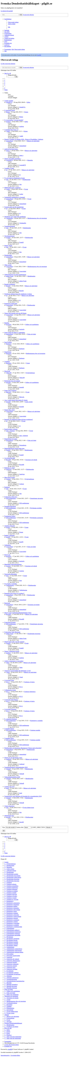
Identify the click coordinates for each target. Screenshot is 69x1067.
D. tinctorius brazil (9, 110)
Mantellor (30, 160)
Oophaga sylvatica (29, 682)
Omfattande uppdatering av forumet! (14, 197)
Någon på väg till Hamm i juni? (13, 757)
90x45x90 (7, 371)
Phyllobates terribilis (36, 508)
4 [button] (4, 83)
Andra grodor (29, 402)
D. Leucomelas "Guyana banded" (14, 120)
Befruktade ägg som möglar (12, 381)
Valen (7, 662)
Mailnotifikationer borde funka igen (14, 448)
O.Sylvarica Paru (9, 680)
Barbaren (8, 344)
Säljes (28, 102)
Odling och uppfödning (32, 324)
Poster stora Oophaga (10, 390)
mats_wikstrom (10, 431)
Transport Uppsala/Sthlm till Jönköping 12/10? (17, 670)
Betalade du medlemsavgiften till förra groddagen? (18, 419)
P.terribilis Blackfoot (10, 506)
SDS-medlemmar (11, 498)
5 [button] (4, 85)
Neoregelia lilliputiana (10, 574)
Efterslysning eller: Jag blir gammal (14, 641)
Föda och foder (31, 334)
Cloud (8, 672)
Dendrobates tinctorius (36, 498)
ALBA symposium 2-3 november (13, 661)
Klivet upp (7, 555)
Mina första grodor (9, 477)
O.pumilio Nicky (9, 738)
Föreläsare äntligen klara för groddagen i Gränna (18, 294)
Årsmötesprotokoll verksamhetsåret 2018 (15, 767)
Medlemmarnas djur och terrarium (37, 218)
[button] (7, 73)
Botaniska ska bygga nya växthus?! (14, 593)
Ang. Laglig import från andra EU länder (16, 400)
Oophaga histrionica (29, 691)
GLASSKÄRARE (9, 458)
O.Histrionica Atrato (10, 690)
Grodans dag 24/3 (9, 786)
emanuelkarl (9, 141)
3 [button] (4, 81)
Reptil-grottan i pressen (10, 429)
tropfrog (8, 121)
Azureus (8, 566)
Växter (28, 363)
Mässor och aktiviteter (33, 141)
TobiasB (8, 769)
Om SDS (39, 55)
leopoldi (8, 382)
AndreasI (8, 759)
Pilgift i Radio (8, 245)
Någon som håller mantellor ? (12, 158)
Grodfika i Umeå (9, 168)
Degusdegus (9, 440)
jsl (6, 170)
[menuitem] (13, 22)
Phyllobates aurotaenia (36, 517)
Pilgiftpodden (8, 255)
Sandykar (8, 469)
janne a (8, 150)
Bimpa (8, 112)
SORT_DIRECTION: (38, 827)
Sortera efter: (20, 827)
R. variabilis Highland (10, 719)
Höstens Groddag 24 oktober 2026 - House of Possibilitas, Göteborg (23, 139)
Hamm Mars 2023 (9, 410)
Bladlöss (6, 323)
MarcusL (8, 392)
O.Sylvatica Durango (10, 709)
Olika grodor (8, 265)
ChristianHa (9, 218)
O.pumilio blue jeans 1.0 (11, 129)
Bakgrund (7, 603)
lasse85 (8, 537)
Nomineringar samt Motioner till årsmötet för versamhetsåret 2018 (23, 796)
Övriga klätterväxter (28, 807)
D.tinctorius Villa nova (10, 497)
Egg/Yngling (8, 342)
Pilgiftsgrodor (26, 179)
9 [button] (4, 88)
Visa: (3, 827)
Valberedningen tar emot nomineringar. (15, 274)
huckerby (8, 324)
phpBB (10, 1049)
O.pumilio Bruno (9, 728)
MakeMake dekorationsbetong (13, 564)
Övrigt (26, 189)
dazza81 (8, 817)
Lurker (8, 189)
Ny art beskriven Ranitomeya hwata (14, 178)
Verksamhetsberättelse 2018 (12, 777)
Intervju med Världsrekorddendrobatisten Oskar (17, 612)
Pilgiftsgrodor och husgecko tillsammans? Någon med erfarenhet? (23, 748)
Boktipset (7, 487)
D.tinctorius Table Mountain (12, 632)
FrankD (8, 237)
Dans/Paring (7, 352)
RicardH (8, 460)
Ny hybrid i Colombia (10, 583)
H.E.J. (8, 682)
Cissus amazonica (9, 806)
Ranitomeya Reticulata (10, 303)
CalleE (8, 131)
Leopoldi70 (9, 160)
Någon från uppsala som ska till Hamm (15, 313)
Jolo (7, 179)
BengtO (8, 286)
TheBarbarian (10, 585)
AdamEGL (9, 102)
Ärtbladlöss (7, 545)
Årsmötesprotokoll (9, 226)
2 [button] (4, 80)
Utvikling (7, 361)
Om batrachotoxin (9, 236)
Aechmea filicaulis (9, 526)
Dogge (8, 527)
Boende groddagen (9, 284)
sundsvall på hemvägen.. (11, 149)
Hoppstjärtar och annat (10, 439)
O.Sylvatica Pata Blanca (11, 699)
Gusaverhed (9, 266)
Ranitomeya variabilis (36, 720)
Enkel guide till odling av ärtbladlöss (14, 332)
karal (7, 788)
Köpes (26, 112)
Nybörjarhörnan (30, 373)
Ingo (7, 575)
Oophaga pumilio (35, 730)
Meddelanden (27, 228)
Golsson (8, 479)
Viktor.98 (8, 373)
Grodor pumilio (8, 100)
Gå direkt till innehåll (7, 11)
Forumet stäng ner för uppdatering (14, 207)
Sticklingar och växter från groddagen (15, 216)
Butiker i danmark (9, 535)
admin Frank (9, 276)
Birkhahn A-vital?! (9, 468)
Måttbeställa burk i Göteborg (12, 187)
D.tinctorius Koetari (10, 622)
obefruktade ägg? (9, 815)
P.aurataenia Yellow (9, 516)
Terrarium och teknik (31, 460)
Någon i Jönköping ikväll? (11, 651)
